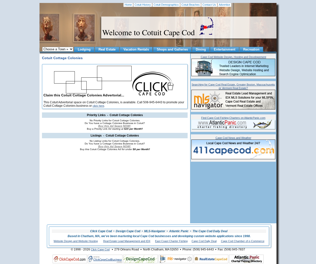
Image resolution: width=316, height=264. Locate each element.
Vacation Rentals (136, 49)
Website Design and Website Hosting (76, 241)
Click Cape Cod (100, 249)
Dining (201, 49)
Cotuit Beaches (190, 4)
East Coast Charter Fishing (171, 241)
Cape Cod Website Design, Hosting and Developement (233, 56)
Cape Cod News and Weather (233, 137)
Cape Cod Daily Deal (204, 241)
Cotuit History (143, 4)
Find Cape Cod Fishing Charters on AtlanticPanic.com (233, 117)
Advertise (224, 4)
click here (98, 105)
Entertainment (224, 49)
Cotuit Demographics (166, 4)
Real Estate (107, 49)
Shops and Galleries (172, 49)
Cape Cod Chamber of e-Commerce (242, 241)
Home (128, 4)
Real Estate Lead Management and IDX (126, 241)
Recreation (251, 49)
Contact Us (209, 4)
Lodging (84, 49)
